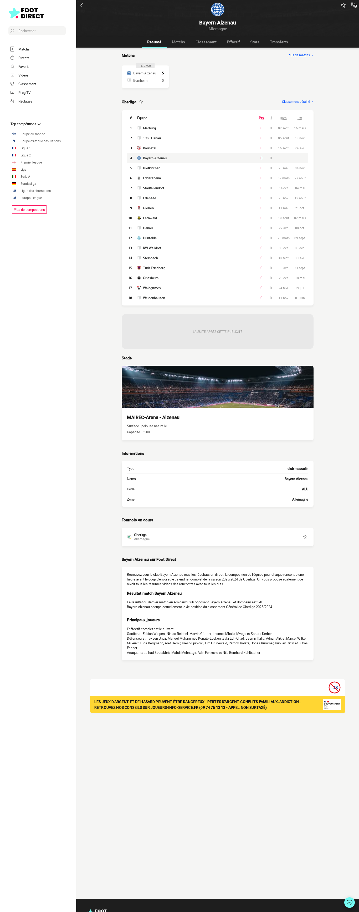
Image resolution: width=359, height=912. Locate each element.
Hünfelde (150, 238)
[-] (349, 902)
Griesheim (150, 278)
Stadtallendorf (153, 188)
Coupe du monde (32, 134)
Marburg (149, 128)
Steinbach (150, 258)
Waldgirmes (152, 288)
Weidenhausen (154, 297)
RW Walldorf (152, 248)
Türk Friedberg (154, 268)
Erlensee (149, 198)
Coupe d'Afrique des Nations (40, 141)
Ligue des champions (35, 190)
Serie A (25, 176)
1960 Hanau (152, 138)
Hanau (148, 228)
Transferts (279, 41)
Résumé (154, 41)
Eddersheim (152, 178)
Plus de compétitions (29, 209)
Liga (23, 169)
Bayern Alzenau (155, 158)
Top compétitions (24, 123)
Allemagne (300, 499)
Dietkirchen (151, 168)
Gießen (148, 208)
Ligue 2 (25, 155)
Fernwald (150, 218)
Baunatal (149, 148)
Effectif (233, 41)
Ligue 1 (25, 148)
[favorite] (343, 5)
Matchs (178, 41)
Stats (254, 41)
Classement (206, 41)
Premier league (31, 162)
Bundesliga (28, 183)
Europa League (31, 198)
